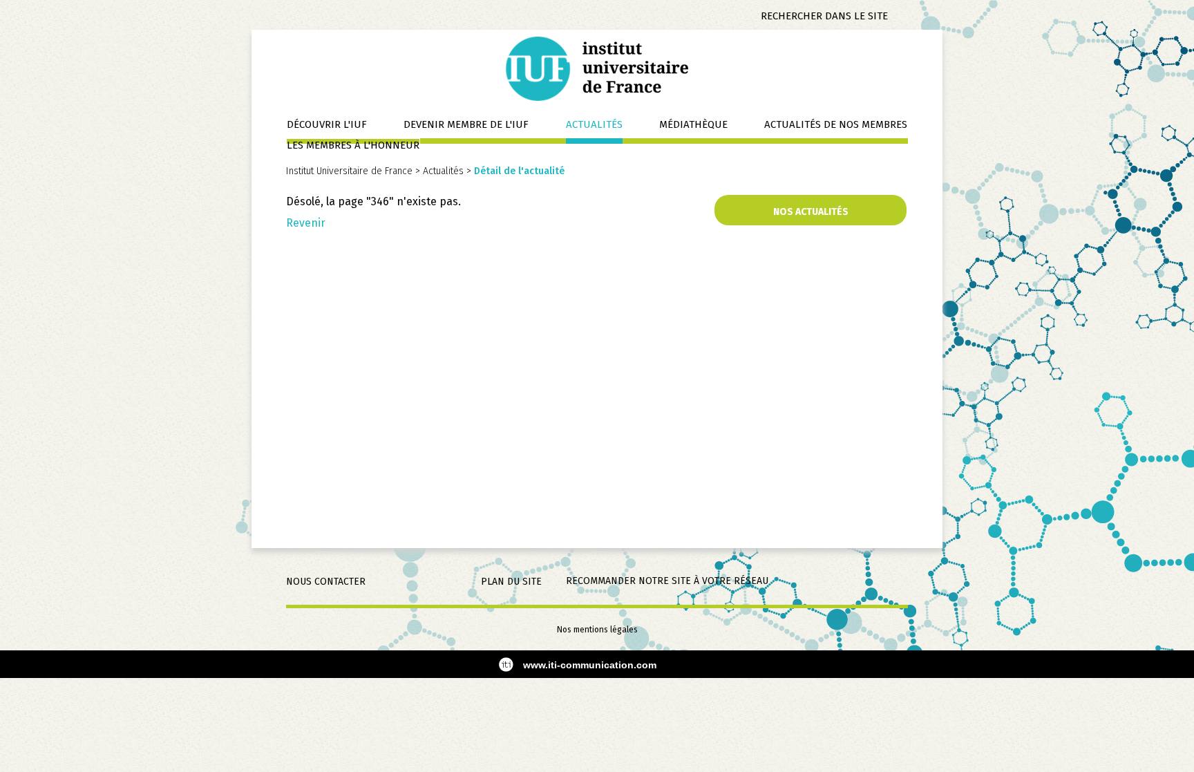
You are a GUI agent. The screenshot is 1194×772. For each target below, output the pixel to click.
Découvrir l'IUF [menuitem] (327, 124)
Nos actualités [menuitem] (811, 212)
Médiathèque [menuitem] (693, 124)
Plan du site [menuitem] (511, 581)
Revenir (305, 222)
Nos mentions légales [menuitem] (597, 629)
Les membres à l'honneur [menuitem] (353, 145)
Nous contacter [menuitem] (326, 581)
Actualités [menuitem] (594, 124)
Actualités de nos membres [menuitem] (835, 124)
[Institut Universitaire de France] (597, 68)
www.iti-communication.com (589, 664)
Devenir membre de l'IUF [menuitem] (466, 124)
